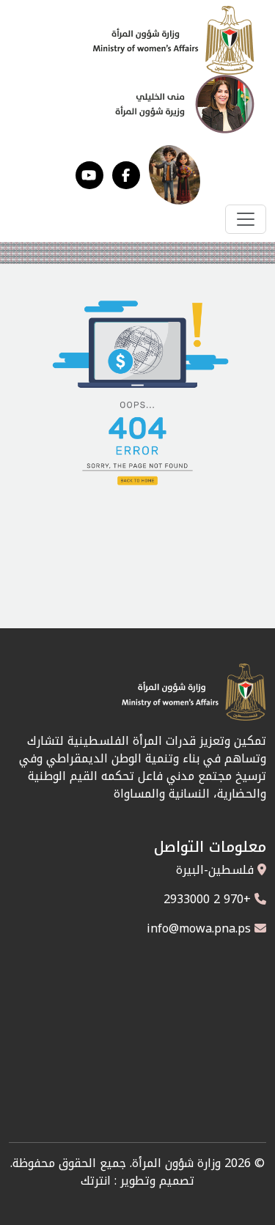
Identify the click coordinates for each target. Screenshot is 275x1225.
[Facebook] (126, 175)
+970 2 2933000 (207, 899)
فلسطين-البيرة (215, 869)
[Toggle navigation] (245, 219)
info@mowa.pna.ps (199, 928)
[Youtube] (89, 175)
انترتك (96, 1180)
